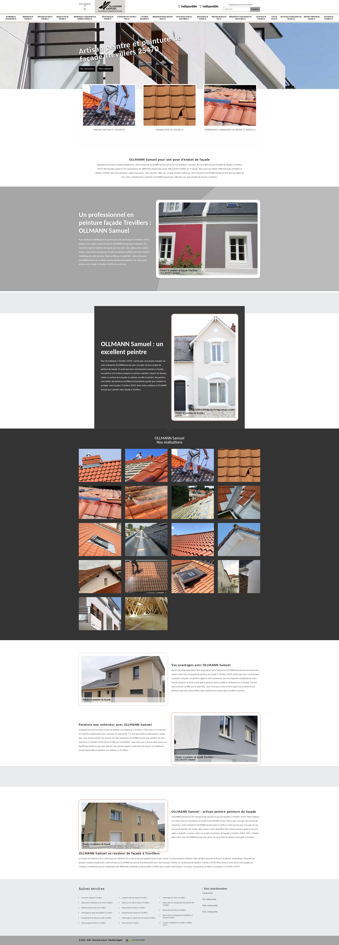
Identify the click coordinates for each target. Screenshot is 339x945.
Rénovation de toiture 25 (202, 18)
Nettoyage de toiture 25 (261, 18)
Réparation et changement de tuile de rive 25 (240, 18)
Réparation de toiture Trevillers (133, 908)
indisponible (189, 6)
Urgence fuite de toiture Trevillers (134, 898)
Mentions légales (115, 940)
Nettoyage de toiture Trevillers (174, 898)
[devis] (85, 9)
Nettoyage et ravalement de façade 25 (291, 18)
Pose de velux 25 (274, 18)
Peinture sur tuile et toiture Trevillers (135, 903)
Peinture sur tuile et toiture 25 (45, 18)
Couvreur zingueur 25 (144, 18)
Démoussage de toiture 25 (107, 18)
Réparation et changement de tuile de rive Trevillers (178, 904)
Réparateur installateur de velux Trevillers (96, 903)
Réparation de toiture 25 (28, 18)
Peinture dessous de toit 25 (219, 18)
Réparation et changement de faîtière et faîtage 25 (85, 18)
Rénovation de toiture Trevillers (174, 910)
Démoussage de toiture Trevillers (93, 923)
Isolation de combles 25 (328, 18)
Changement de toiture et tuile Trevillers (96, 918)
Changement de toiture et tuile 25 (126, 18)
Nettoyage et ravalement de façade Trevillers (138, 918)
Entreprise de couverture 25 (10, 18)
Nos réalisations (87, 69)
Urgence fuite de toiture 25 (62, 18)
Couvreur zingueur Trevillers (91, 898)
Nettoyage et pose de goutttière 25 (184, 18)
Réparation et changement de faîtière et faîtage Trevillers (178, 916)
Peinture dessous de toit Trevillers (93, 908)
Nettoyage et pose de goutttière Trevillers (96, 913)
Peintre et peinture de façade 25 (312, 18)
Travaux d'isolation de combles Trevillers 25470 (177, 924)
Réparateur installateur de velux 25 (163, 18)
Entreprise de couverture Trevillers (135, 913)
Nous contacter (105, 69)
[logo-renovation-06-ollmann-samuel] (110, 6)
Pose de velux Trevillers (130, 923)
